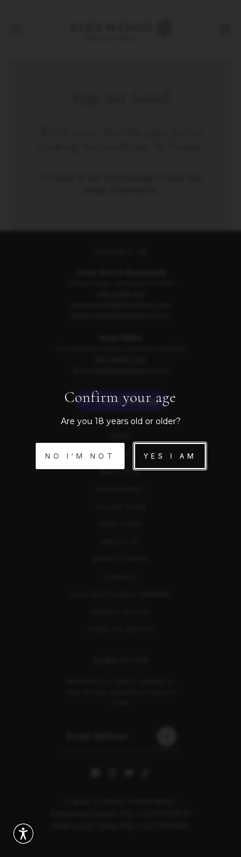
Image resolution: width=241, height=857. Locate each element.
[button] (23, 833)
